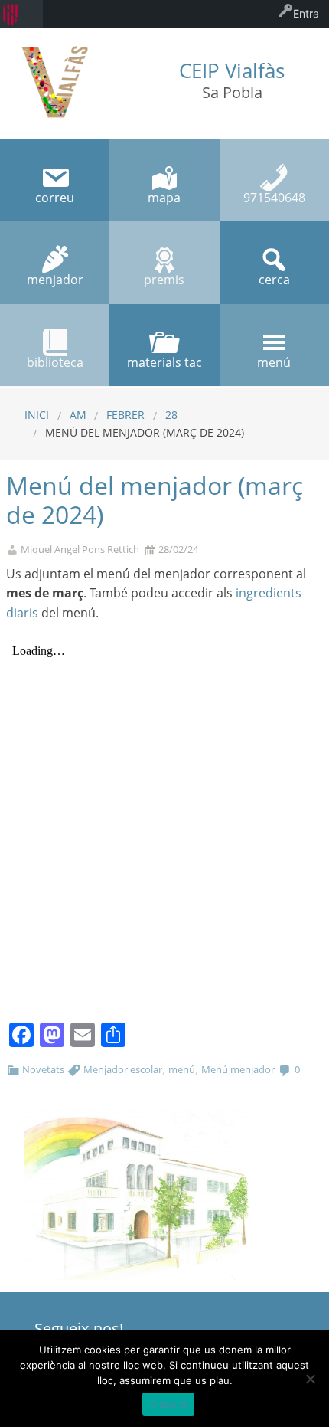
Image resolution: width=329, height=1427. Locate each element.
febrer (125, 414)
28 (171, 414)
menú (181, 1069)
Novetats (43, 1069)
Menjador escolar (122, 1069)
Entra (306, 13)
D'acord (168, 1404)
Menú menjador (238, 1069)
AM (78, 414)
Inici (36, 414)
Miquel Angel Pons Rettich (80, 550)
